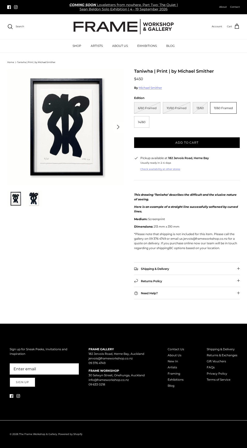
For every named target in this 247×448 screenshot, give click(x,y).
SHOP (77, 46)
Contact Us (176, 349)
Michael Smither (150, 88)
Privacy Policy (217, 373)
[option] (65, 127)
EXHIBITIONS (147, 46)
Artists (172, 367)
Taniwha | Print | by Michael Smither (36, 62)
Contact (235, 6)
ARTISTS (97, 46)
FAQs (211, 367)
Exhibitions (176, 379)
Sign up (22, 382)
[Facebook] (9, 7)
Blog (171, 385)
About (223, 6)
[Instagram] (16, 7)
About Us (174, 355)
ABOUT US (120, 46)
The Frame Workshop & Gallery (38, 434)
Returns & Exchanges (222, 355)
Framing (174, 373)
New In (173, 361)
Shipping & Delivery (221, 349)
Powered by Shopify (70, 434)
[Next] (118, 127)
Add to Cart (187, 142)
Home (10, 62)
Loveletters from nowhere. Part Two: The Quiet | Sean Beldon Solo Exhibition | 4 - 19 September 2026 (123, 7)
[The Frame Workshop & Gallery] (124, 26)
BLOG (170, 46)
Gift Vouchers (216, 361)
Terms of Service (218, 379)
